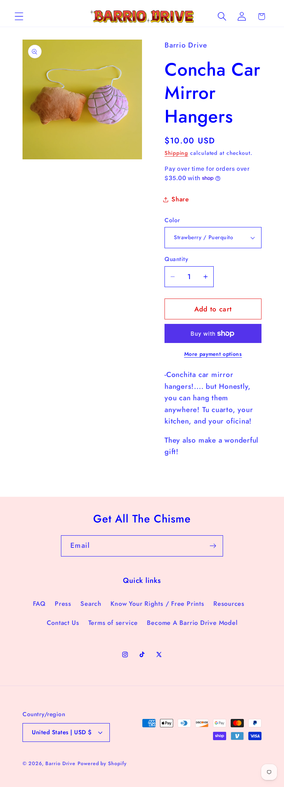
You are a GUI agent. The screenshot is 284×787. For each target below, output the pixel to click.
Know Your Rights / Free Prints (157, 603)
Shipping (176, 153)
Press (63, 603)
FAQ (39, 603)
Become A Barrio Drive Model (192, 622)
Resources (229, 603)
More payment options (213, 354)
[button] (19, 16)
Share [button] (180, 199)
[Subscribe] (213, 545)
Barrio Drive (60, 763)
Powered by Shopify (102, 763)
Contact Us (63, 622)
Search (90, 603)
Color (172, 220)
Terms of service (113, 622)
